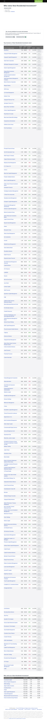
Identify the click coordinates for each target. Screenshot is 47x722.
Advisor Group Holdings (9, 322)
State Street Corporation (9, 60)
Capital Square (7, 549)
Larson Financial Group (9, 485)
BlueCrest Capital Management (10, 173)
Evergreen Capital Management (10, 201)
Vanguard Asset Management (10, 339)
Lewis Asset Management (9, 566)
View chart (39, 51)
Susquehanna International (9, 120)
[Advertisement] (23, 21)
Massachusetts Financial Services (11, 695)
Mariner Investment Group (9, 212)
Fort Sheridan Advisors (8, 307)
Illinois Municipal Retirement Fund (11, 304)
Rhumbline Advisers (8, 251)
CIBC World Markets (8, 640)
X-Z (25, 718)
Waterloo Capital (7, 392)
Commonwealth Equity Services (10, 427)
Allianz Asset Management (9, 233)
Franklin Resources (8, 311)
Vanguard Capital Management (10, 57)
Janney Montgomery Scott (9, 431)
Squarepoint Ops (7, 434)
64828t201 (13, 11)
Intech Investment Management (10, 420)
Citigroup (6, 332)
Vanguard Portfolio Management (10, 53)
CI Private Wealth (7, 471)
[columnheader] (11, 47)
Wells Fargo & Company (9, 155)
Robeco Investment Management (10, 563)
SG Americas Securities (9, 531)
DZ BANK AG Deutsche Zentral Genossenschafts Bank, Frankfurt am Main (10, 443)
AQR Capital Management (9, 325)
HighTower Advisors (8, 573)
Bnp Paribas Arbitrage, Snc (9, 478)
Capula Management (8, 693)
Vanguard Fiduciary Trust (9, 99)
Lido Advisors (7, 608)
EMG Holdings (7, 683)
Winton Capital (7, 520)
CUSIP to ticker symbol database (11, 709)
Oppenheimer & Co (8, 416)
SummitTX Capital (7, 570)
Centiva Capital (7, 286)
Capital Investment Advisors (9, 552)
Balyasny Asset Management (10, 162)
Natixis (5, 226)
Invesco (5, 169)
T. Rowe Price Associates (9, 194)
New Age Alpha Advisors (9, 612)
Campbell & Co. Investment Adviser (11, 584)
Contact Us (34, 709)
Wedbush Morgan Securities (10, 495)
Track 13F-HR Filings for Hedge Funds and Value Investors (27, 708)
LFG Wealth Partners (8, 527)
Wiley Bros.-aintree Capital (9, 438)
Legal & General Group (8, 219)
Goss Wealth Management (9, 629)
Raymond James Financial (9, 258)
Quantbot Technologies (8, 619)
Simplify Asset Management (9, 395)
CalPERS (6, 272)
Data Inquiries (39, 709)
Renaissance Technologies (9, 626)
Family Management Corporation (10, 377)
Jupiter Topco (6, 449)
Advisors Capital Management (10, 208)
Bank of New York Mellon (9, 106)
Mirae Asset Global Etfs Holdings (10, 117)
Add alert (39, 53)
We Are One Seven (8, 279)
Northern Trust (7, 96)
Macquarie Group (7, 229)
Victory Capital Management (10, 110)
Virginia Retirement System (9, 159)
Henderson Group (7, 453)
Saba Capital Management (9, 691)
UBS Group (6, 89)
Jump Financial (7, 350)
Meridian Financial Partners (9, 556)
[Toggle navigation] (4, 1)
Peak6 (5, 689)
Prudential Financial (8, 353)
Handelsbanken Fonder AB (9, 488)
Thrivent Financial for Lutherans (10, 413)
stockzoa (38, 1)
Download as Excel (21, 36)
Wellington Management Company (11, 64)
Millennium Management (9, 402)
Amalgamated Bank (8, 587)
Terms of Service (27, 709)
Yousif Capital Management (9, 580)
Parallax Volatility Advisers (9, 176)
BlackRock (6, 50)
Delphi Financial (7, 254)
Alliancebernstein (7, 381)
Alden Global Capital (8, 423)
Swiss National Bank (8, 247)
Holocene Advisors (8, 336)
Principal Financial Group (9, 148)
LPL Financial (7, 268)
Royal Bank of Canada (8, 113)
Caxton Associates (8, 357)
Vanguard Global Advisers (9, 499)
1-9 (9, 718)
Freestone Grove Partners (9, 633)
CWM (5, 668)
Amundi (5, 240)
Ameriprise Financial (8, 187)
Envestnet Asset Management (10, 658)
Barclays (6, 492)
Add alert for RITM (7, 8)
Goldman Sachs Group (8, 124)
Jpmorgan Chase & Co (8, 103)
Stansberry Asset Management (10, 198)
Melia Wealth (6, 456)
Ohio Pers (6, 615)
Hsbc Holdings (7, 517)
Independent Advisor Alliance (10, 481)
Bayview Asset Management (10, 222)
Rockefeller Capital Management (10, 409)
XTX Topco (6, 661)
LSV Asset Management (9, 92)
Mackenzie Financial (8, 513)
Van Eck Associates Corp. (9, 152)
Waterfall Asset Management (10, 244)
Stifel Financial (7, 290)
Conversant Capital (8, 679)
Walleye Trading (7, 446)
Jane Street (6, 283)
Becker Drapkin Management (10, 681)
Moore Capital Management (9, 180)
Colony (5, 406)
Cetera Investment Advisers (9, 346)
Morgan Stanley (7, 85)
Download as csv (9, 36)
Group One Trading (8, 654)
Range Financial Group (9, 559)
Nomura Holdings (7, 399)
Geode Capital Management (9, 67)
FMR (5, 297)
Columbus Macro (7, 687)
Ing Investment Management (9, 534)
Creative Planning (7, 636)
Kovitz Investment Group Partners (11, 697)
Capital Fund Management (9, 647)
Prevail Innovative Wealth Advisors (11, 329)
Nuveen (5, 275)
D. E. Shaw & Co (7, 166)
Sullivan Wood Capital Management (11, 545)
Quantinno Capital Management (10, 293)
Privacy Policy (20, 709)
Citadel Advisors (7, 265)
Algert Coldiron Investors (9, 685)
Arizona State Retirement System (10, 622)
